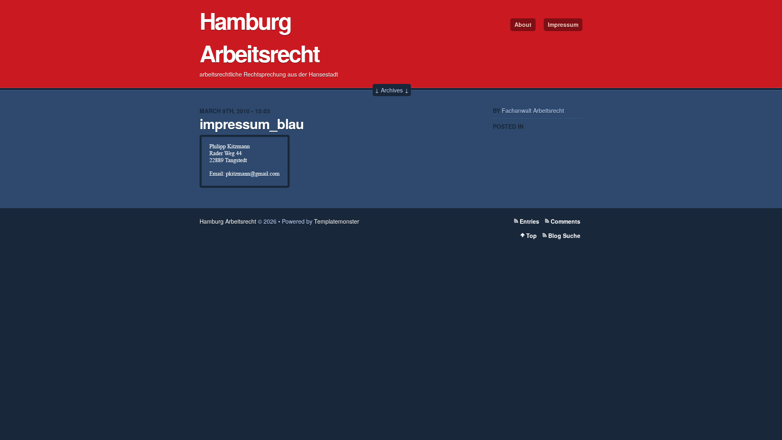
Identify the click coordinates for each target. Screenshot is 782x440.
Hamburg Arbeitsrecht (259, 36)
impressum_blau (252, 123)
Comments (565, 221)
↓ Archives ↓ (392, 90)
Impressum (563, 24)
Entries (529, 221)
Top (531, 235)
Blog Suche (564, 235)
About (523, 24)
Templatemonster (336, 221)
